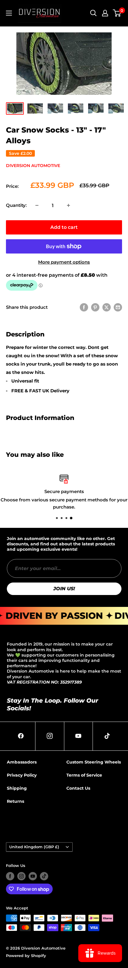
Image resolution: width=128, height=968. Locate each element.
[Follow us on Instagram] (21, 876)
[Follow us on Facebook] (10, 876)
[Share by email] (118, 307)
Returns (15, 801)
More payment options (64, 262)
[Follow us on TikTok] (44, 876)
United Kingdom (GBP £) (34, 847)
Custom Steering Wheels (93, 762)
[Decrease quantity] (37, 205)
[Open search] (93, 13)
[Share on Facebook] (84, 307)
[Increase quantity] (68, 205)
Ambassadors (22, 762)
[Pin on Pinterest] (95, 307)
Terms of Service (84, 775)
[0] (117, 13)
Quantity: (16, 205)
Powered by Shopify (26, 955)
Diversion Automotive (33, 165)
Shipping (17, 788)
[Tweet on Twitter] (106, 307)
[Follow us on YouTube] (33, 876)
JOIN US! (64, 588)
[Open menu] (9, 13)
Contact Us (78, 788)
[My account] (105, 13)
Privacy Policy (22, 775)
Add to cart (64, 227)
